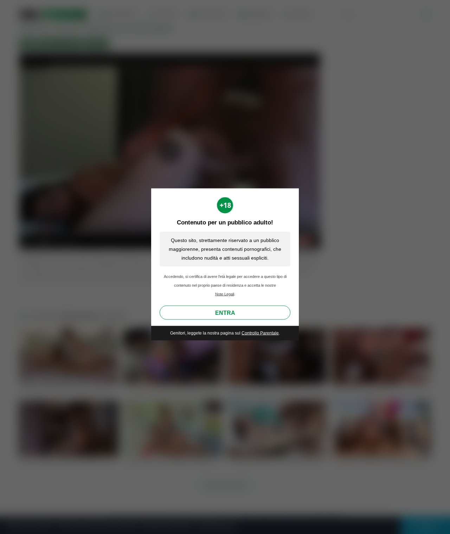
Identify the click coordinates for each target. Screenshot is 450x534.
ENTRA (225, 313)
